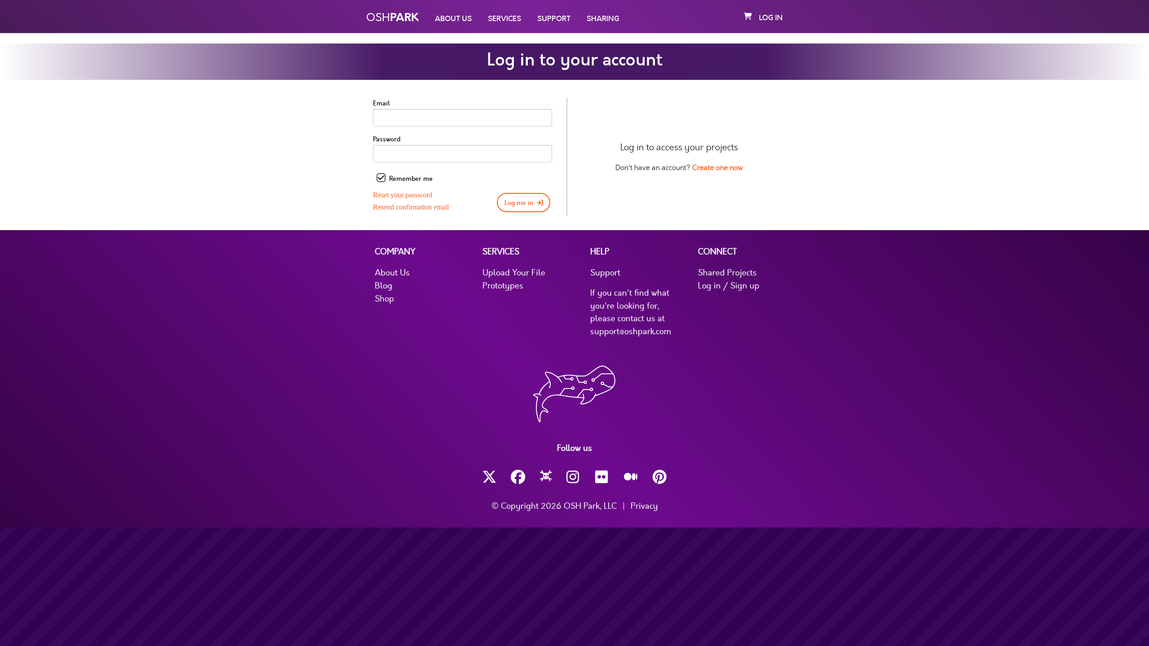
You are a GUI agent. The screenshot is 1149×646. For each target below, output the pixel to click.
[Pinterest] (660, 477)
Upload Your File (513, 272)
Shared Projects (727, 272)
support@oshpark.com (630, 331)
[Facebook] (518, 477)
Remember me (411, 179)
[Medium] (631, 477)
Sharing (603, 19)
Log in (771, 18)
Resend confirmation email (411, 207)
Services (504, 19)
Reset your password (402, 195)
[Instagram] (573, 477)
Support (553, 19)
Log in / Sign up (728, 285)
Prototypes (502, 285)
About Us (453, 19)
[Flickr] (602, 477)
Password (386, 139)
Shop (384, 298)
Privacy (644, 506)
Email (381, 103)
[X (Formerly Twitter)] (489, 477)
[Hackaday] (546, 477)
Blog (383, 285)
